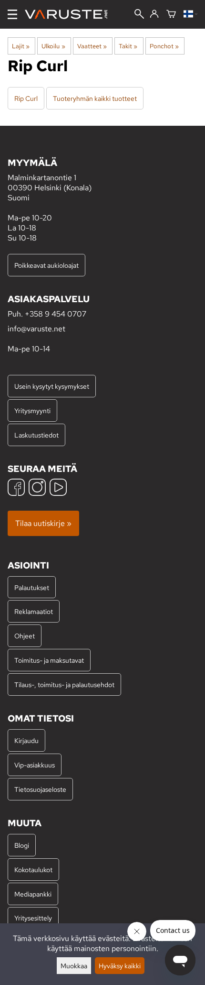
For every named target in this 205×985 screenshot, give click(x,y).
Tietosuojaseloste (40, 789)
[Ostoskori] (171, 14)
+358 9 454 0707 (55, 314)
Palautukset (31, 587)
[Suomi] (190, 14)
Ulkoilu (53, 46)
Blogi (21, 845)
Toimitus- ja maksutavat (49, 660)
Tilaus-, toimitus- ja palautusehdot (64, 684)
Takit (128, 46)
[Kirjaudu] (154, 14)
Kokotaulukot (33, 869)
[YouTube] (58, 488)
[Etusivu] (70, 14)
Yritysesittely (33, 917)
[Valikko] (12, 14)
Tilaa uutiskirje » (43, 523)
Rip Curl (26, 98)
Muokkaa (74, 965)
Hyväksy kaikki (120, 965)
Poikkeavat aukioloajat (46, 265)
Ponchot (164, 46)
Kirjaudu (26, 740)
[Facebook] (16, 488)
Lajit (21, 46)
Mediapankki (32, 893)
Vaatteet (92, 46)
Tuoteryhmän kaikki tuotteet (95, 98)
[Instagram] (37, 488)
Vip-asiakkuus (34, 764)
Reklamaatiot (33, 611)
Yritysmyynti (32, 410)
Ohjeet (24, 635)
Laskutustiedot (36, 434)
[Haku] (139, 15)
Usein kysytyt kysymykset (51, 386)
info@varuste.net (36, 329)
